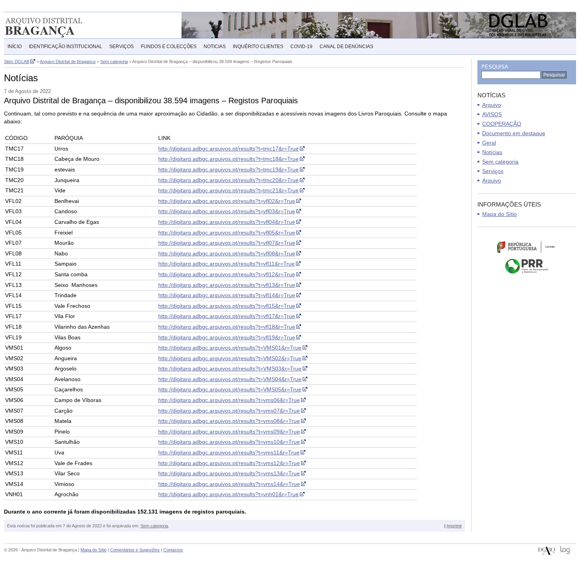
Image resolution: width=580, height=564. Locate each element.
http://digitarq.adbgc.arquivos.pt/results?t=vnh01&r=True (228, 494)
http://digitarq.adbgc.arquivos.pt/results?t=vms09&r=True (229, 431)
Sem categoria (154, 525)
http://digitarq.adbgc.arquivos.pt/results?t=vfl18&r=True (226, 327)
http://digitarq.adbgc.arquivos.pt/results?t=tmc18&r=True (228, 159)
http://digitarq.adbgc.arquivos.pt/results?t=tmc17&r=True (228, 148)
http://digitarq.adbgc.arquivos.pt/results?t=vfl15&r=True (226, 306)
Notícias (492, 152)
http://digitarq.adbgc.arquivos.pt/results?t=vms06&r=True (229, 400)
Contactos (173, 549)
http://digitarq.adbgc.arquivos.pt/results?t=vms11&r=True (228, 452)
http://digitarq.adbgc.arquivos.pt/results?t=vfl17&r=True (226, 316)
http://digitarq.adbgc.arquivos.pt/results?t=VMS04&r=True (229, 379)
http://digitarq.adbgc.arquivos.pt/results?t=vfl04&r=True (226, 222)
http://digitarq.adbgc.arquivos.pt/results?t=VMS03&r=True (229, 368)
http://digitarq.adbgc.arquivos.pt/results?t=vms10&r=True (229, 442)
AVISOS (492, 114)
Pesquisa (494, 66)
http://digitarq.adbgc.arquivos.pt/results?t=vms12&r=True (229, 463)
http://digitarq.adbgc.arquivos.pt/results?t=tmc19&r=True (228, 169)
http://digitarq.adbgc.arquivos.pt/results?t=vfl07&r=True (226, 243)
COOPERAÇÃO (501, 124)
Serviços (121, 46)
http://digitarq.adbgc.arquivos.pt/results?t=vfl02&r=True (226, 201)
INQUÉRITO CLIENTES (258, 46)
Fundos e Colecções (168, 46)
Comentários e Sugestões (135, 549)
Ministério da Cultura (526, 247)
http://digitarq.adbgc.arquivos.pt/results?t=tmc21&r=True (228, 190)
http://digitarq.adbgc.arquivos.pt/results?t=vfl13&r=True (226, 285)
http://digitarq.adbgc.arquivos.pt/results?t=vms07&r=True (229, 411)
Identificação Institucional (65, 46)
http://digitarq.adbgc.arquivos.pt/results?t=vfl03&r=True (226, 211)
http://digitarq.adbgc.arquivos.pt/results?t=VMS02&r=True (229, 358)
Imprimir (454, 525)
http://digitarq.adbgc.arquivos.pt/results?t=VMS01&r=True (229, 347)
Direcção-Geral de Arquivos (546, 551)
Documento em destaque (513, 133)
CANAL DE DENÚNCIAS (346, 46)
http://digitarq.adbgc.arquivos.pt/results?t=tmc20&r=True (228, 180)
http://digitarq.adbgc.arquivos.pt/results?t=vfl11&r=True (226, 264)
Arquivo (491, 105)
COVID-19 (301, 46)
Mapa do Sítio (499, 214)
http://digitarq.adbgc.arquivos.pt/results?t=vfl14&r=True (226, 295)
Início (14, 46)
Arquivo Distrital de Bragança (55, 25)
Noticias (215, 46)
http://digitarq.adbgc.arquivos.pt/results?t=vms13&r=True (229, 473)
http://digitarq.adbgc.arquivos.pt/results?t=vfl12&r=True (226, 274)
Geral (489, 143)
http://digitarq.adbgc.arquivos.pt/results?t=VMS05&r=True (229, 389)
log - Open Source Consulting (566, 551)
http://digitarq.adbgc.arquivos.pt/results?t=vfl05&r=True (226, 232)
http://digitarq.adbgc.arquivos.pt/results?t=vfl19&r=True (226, 337)
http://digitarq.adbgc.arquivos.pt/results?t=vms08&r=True (229, 421)
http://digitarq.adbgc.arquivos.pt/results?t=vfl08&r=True (226, 253)
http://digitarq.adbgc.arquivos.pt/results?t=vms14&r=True (229, 484)
